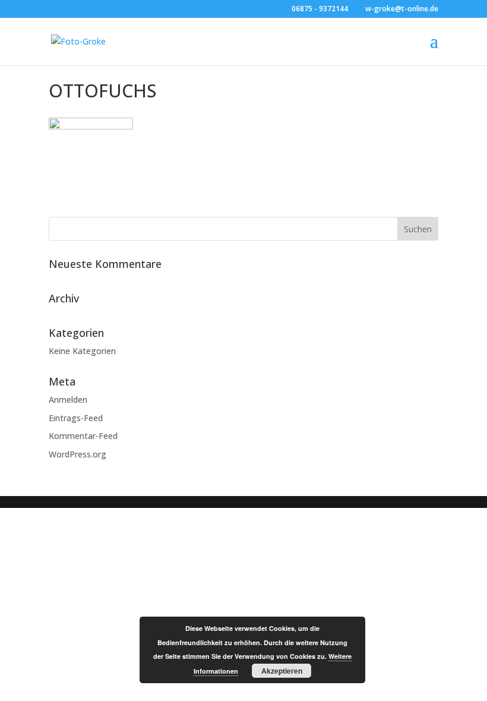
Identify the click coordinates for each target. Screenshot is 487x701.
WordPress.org (77, 454)
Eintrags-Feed (76, 418)
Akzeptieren (281, 670)
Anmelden (68, 399)
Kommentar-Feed (83, 435)
